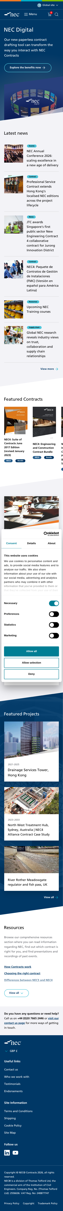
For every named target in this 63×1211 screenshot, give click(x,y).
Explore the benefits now (25, 67)
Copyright (28, 1203)
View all (49, 897)
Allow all (31, 651)
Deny (31, 674)
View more (47, 369)
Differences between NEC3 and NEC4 (28, 980)
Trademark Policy (47, 1203)
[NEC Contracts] (12, 14)
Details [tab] (31, 543)
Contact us (11, 1069)
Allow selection (31, 662)
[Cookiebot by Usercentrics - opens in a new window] (44, 534)
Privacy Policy (11, 1203)
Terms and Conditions (18, 1111)
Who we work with (16, 1077)
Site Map (10, 1132)
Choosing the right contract (22, 973)
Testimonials (12, 1084)
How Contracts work (17, 967)
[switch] (54, 614)
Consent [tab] (11, 543)
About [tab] (51, 543)
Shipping (10, 1118)
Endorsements (13, 1091)
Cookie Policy (13, 1125)
